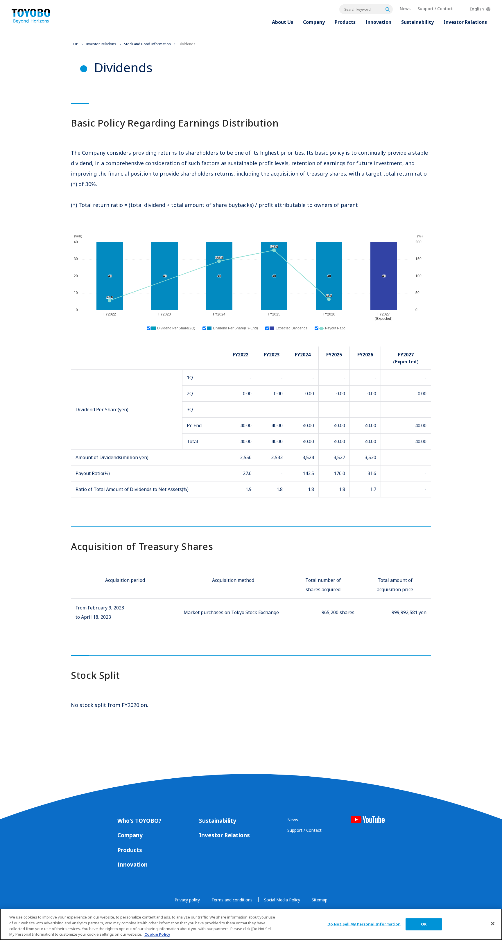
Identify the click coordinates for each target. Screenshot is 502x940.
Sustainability (217, 820)
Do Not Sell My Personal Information (364, 924)
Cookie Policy (157, 934)
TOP (74, 44)
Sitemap (319, 900)
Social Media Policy (282, 900)
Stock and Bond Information (147, 44)
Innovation (132, 864)
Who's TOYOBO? (139, 820)
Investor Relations (101, 44)
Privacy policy (187, 900)
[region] (251, 924)
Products (129, 850)
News (405, 8)
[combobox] (366, 9)
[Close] (492, 923)
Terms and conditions (231, 900)
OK (423, 924)
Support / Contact (435, 8)
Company (130, 835)
